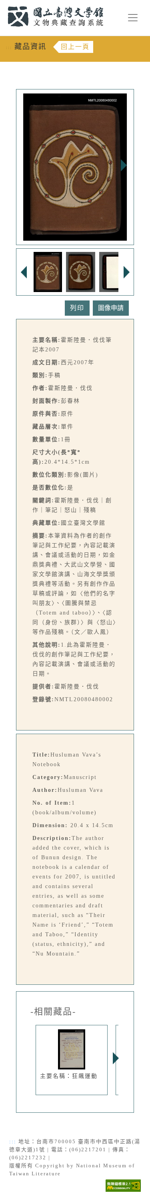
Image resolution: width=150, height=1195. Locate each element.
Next (124, 165)
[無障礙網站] (123, 1185)
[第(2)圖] (81, 271)
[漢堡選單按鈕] (133, 17)
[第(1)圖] (48, 271)
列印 (77, 307)
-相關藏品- (53, 1011)
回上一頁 (75, 46)
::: (3, 4)
